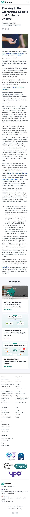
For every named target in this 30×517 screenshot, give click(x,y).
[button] (27, 2)
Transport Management (14, 25)
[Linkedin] (13, 512)
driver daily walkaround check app (18, 173)
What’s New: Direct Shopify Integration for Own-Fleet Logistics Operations (15, 333)
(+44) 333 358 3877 (9, 493)
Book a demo (5, 267)
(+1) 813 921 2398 (8, 501)
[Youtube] (16, 512)
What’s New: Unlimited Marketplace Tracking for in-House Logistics (15, 361)
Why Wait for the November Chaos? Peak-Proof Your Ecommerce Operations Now (13, 304)
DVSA (20, 56)
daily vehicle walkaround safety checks (13, 53)
